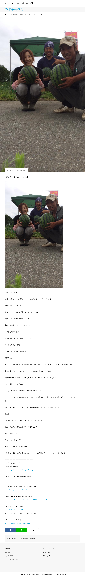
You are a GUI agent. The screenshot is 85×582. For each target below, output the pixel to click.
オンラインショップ (48, 549)
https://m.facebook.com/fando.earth (17, 523)
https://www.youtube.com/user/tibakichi (18, 490)
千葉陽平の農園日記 (20, 170)
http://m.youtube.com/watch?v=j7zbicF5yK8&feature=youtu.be (26, 500)
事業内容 (7, 552)
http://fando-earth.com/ (13, 480)
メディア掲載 (9, 556)
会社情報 (7, 549)
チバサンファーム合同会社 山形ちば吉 (19, 3)
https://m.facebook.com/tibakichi (16, 510)
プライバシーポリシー (11, 559)
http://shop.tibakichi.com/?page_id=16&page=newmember (25, 470)
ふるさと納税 (46, 552)
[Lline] (21, 530)
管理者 (16, 538)
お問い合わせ (46, 556)
